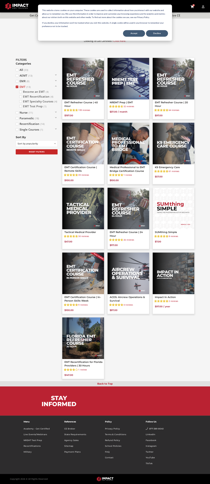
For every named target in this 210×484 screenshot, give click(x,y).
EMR (24, 81)
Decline (157, 33)
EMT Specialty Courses (40, 101)
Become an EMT (36, 92)
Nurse (26, 112)
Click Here (119, 41)
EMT (25, 87)
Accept (134, 33)
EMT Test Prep (34, 106)
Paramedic (29, 118)
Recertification (32, 124)
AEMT (26, 75)
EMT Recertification (38, 96)
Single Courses (31, 129)
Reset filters (36, 152)
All (24, 70)
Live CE (175, 15)
